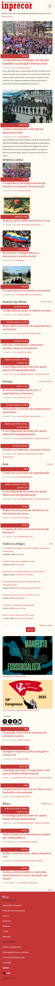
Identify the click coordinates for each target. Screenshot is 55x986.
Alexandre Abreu (25, 374)
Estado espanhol (20, 446)
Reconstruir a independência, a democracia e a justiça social (21, 254)
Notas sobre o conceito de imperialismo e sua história (27, 327)
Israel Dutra (24, 67)
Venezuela (23, 249)
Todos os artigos (46, 625)
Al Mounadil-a (23, 136)
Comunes (20, 260)
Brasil (25, 56)
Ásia (26, 363)
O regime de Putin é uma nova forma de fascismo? (26, 530)
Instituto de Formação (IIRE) (14, 957)
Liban (25, 785)
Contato (7, 716)
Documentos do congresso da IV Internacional (21, 710)
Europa (24, 322)
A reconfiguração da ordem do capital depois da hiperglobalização (25, 368)
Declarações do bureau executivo (16, 952)
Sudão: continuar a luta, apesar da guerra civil (27, 855)
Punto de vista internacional (14, 910)
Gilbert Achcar (22, 796)
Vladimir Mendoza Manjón (28, 294)
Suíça (25, 386)
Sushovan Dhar (24, 477)
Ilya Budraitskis (25, 536)
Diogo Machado (42, 374)
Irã (26, 747)
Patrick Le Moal (24, 352)
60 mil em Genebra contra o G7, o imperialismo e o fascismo (22, 391)
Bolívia (25, 286)
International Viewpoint (12, 905)
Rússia (25, 506)
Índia (26, 469)
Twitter (5, 931)
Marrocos (23, 125)
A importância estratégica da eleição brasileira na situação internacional (26, 62)
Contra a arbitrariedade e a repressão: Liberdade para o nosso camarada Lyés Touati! (25, 875)
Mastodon (6, 936)
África (25, 359)
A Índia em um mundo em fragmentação (26, 473)
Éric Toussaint (22, 517)
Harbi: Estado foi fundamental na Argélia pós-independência (26, 836)
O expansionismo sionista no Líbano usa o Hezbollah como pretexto (27, 790)
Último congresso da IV (12, 947)
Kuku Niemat (23, 860)
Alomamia (7, 921)
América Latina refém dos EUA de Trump (26, 221)
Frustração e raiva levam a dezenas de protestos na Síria (25, 734)
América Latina (21, 217)
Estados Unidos (21, 306)
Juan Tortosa (23, 314)
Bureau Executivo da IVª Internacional (33, 777)
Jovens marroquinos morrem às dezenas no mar (23, 131)
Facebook (6, 926)
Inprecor (6, 916)
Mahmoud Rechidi (29, 882)
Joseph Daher (23, 740)
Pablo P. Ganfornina (27, 453)
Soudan (24, 849)
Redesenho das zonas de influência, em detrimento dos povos (25, 512)
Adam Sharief (36, 860)
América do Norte (13, 359)
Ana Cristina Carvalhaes (29, 224)
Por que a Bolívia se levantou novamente (26, 291)
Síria (26, 729)
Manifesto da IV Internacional (14, 676)
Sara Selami (22, 759)
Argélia (24, 830)
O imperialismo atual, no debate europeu (27, 311)
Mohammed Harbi (29, 841)
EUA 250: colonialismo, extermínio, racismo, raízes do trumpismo (23, 346)
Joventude (7, 962)
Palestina (23, 766)
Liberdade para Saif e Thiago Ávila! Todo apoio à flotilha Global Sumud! (26, 772)
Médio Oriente (46, 803)
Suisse (19, 386)
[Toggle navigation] (49, 6)
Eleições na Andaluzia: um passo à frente (26, 450)
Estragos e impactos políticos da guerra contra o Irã (26, 753)
